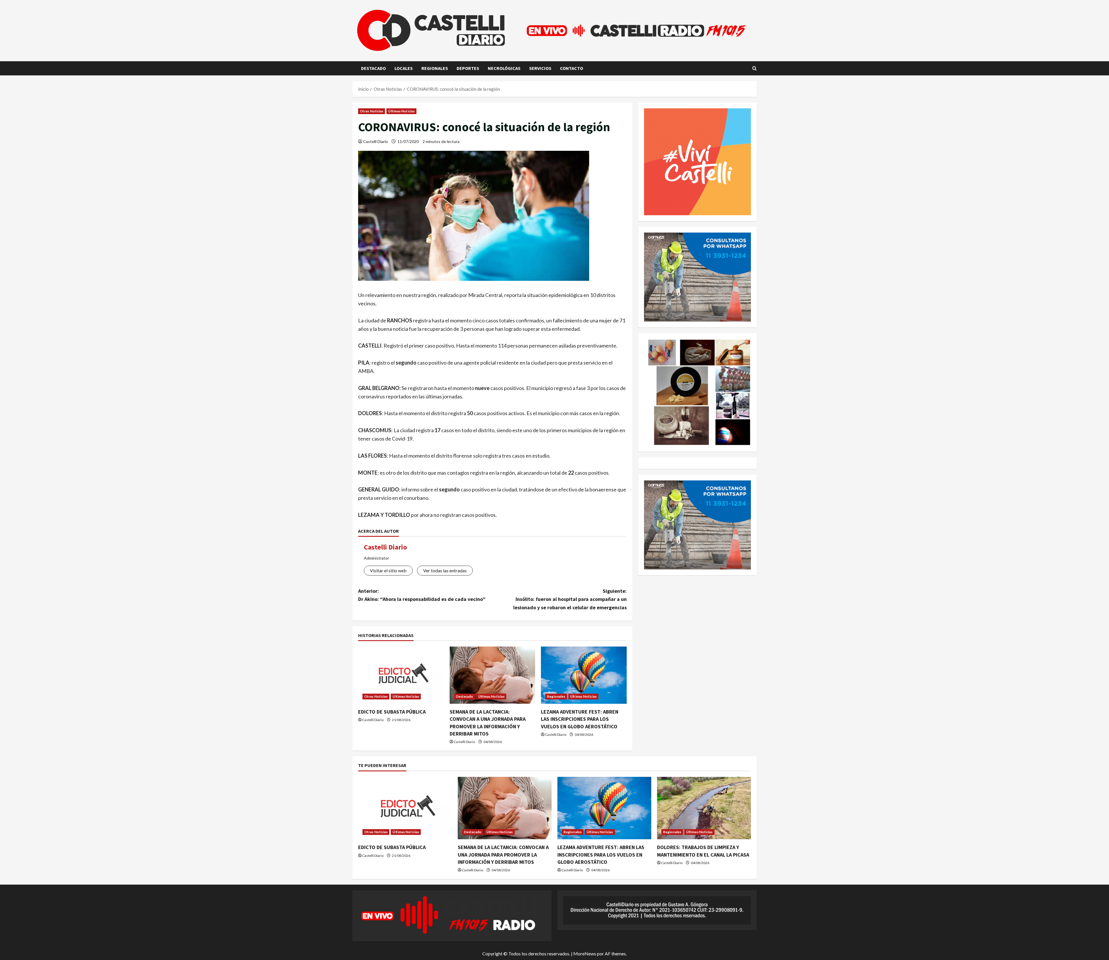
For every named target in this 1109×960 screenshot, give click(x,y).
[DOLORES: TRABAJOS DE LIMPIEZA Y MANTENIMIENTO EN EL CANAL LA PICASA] (704, 808)
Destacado (373, 68)
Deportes (468, 68)
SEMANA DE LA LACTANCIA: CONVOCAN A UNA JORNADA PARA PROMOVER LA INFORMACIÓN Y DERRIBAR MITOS (503, 854)
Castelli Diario (375, 141)
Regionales (434, 68)
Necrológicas (504, 68)
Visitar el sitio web (388, 570)
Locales (404, 68)
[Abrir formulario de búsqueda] (754, 68)
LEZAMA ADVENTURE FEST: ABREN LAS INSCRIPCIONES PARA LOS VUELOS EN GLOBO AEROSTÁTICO (579, 718)
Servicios (540, 68)
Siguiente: (570, 599)
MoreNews (584, 953)
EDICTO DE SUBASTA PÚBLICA (392, 711)
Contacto (571, 68)
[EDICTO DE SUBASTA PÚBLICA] (401, 675)
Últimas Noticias (401, 111)
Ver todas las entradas (445, 570)
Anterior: (421, 595)
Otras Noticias (371, 111)
